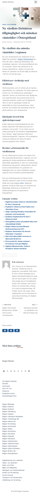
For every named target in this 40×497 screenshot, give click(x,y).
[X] (7, 371)
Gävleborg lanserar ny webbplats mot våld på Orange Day (30, 309)
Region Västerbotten (9, 441)
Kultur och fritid (8, 465)
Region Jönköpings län (10, 419)
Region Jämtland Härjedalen (12, 416)
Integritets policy (8, 393)
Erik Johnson (8, 42)
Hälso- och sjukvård (9, 24)
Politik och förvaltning (10, 473)
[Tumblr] (25, 371)
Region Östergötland (25, 59)
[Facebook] (3, 371)
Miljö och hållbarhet (9, 468)
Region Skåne (7, 429)
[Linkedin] (28, 371)
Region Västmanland (9, 446)
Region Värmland (8, 439)
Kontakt (5, 384)
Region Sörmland (8, 434)
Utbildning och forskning (11, 480)
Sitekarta (5, 391)
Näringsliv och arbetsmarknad (13, 470)
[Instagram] (11, 371)
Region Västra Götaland (11, 448)
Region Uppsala (8, 436)
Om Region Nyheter (9, 381)
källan (22, 183)
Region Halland (7, 414)
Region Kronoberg (9, 424)
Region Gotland (8, 409)
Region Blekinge (8, 404)
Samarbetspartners (9, 396)
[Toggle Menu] (36, 2)
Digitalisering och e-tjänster (12, 460)
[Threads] (14, 371)
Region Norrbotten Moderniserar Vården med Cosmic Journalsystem (10, 310)
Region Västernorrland (10, 443)
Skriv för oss (7, 388)
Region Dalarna (7, 407)
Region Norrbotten (9, 426)
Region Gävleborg (9, 411)
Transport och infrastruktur (12, 477)
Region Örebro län (9, 451)
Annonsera (6, 386)
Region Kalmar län (9, 421)
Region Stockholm (9, 431)
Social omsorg (7, 475)
